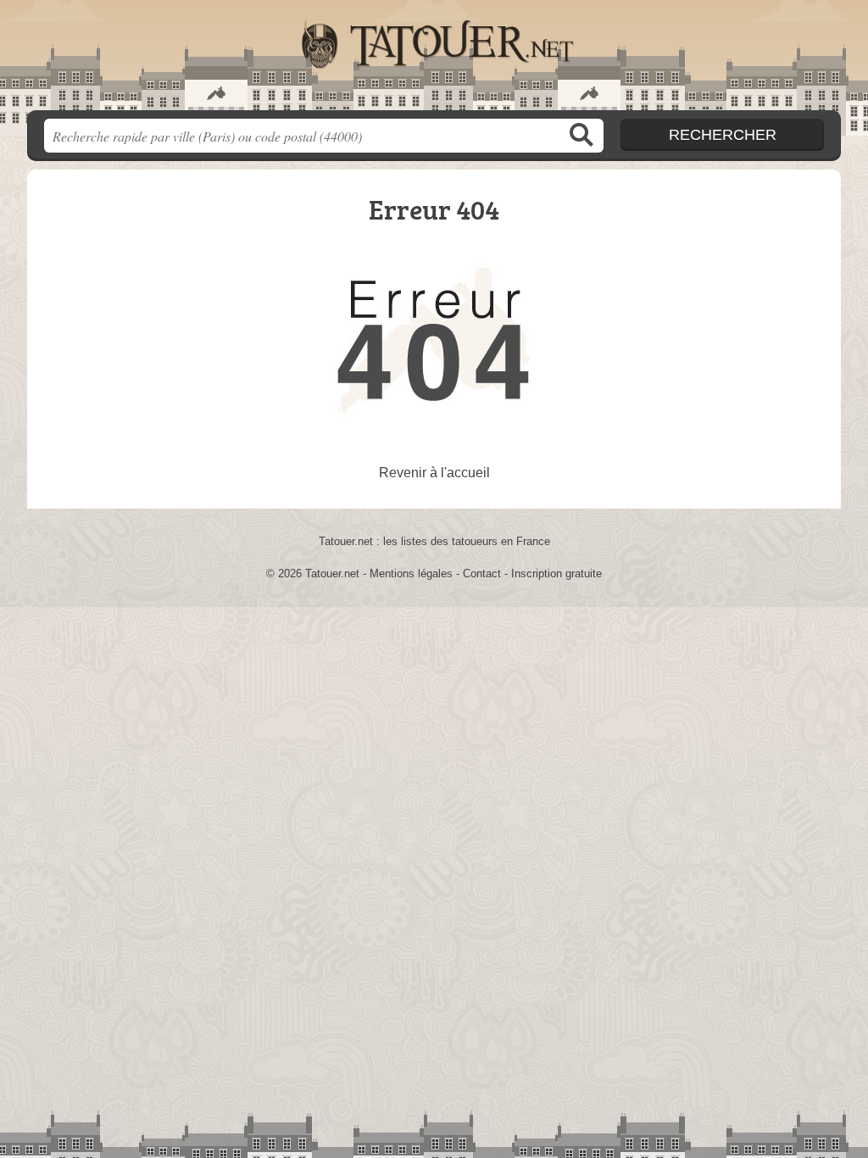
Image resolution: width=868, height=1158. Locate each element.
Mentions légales (411, 573)
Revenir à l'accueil (434, 472)
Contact (482, 573)
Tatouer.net (434, 60)
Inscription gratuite (556, 573)
